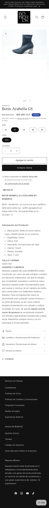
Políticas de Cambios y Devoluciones (21, 399)
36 (7, 130)
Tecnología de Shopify (34, 506)
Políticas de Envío (13, 394)
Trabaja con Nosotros (14, 445)
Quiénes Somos (12, 433)
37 (15, 130)
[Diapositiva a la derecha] (30, 101)
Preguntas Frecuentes (14, 405)
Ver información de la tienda (17, 184)
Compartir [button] (9, 359)
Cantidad (6, 146)
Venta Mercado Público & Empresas (21, 451)
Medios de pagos (12, 411)
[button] (5, 17)
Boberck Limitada (19, 506)
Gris (7, 140)
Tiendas (8, 439)
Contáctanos (10, 388)
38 (25, 130)
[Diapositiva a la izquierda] (19, 101)
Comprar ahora (24, 168)
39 (33, 130)
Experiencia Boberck (14, 417)
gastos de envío (23, 118)
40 (42, 130)
